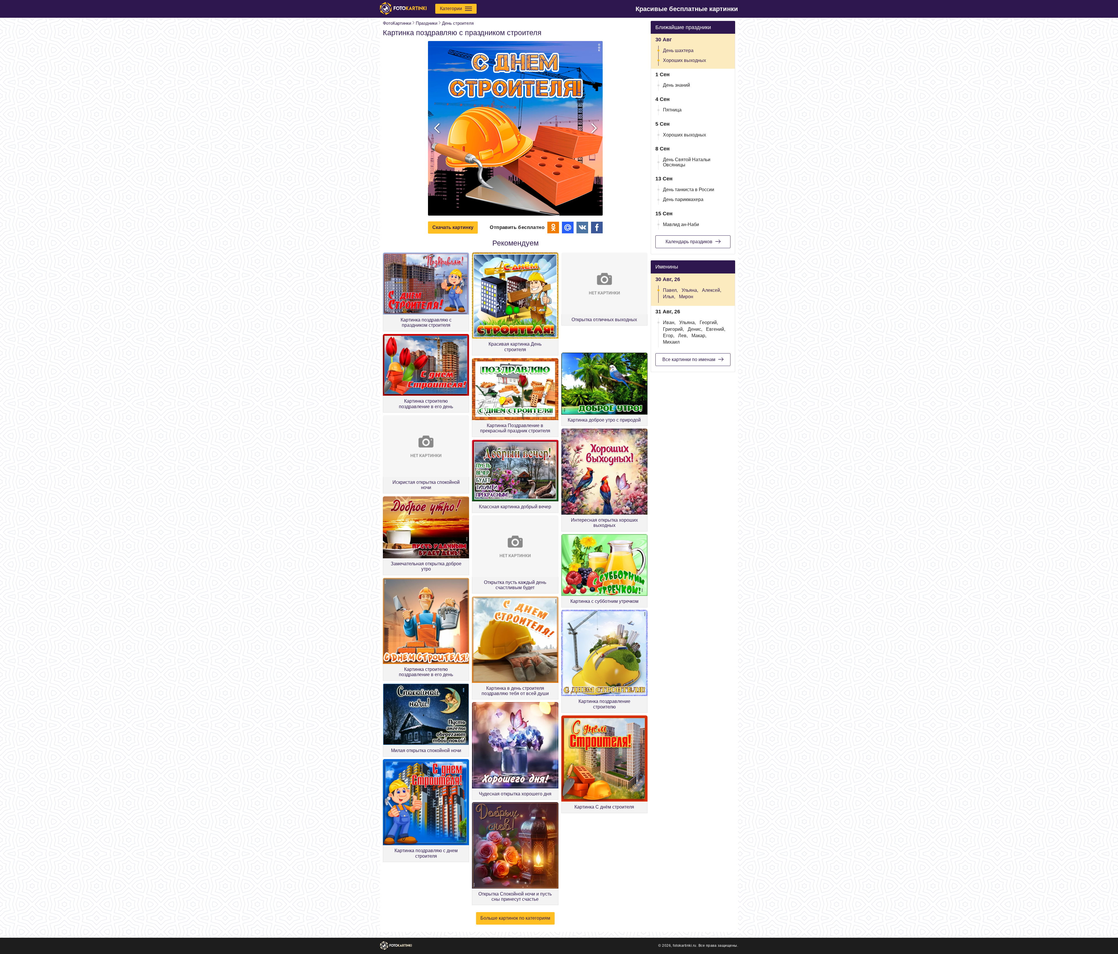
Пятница (672, 109)
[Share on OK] (553, 227)
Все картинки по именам (688, 359)
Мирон (686, 296)
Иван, (669, 322)
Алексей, (711, 290)
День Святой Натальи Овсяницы (686, 162)
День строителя (458, 23)
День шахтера (678, 50)
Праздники (426, 23)
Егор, (668, 335)
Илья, (669, 296)
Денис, (695, 329)
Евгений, (715, 329)
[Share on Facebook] (597, 227)
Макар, (698, 335)
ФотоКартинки (397, 23)
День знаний (676, 85)
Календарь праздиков (689, 241)
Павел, (670, 290)
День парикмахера (683, 199)
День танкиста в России (688, 189)
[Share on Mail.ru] (568, 227)
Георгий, (709, 322)
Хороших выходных (684, 60)
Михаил (671, 342)
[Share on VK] (582, 227)
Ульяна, (690, 290)
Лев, (683, 335)
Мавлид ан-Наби (681, 224)
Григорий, (673, 329)
